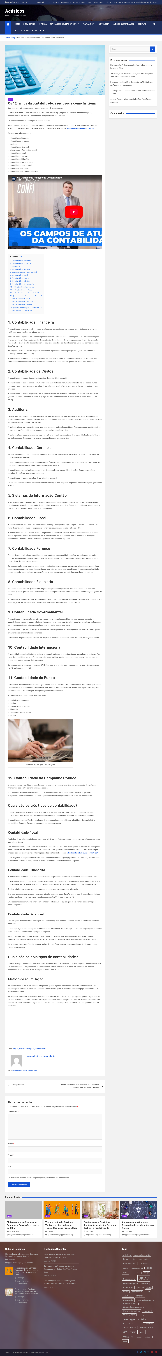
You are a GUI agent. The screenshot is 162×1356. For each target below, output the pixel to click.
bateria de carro (129, 1263)
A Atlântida (40, 2)
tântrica (139, 1337)
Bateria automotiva (140, 1259)
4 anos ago (14, 108)
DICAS (144, 1278)
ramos (30, 1070)
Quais (25, 1070)
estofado (125, 1291)
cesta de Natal (136, 1273)
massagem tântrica (135, 1319)
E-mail (11, 1155)
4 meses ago (14, 1231)
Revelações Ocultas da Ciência (146, 2)
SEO (125, 1332)
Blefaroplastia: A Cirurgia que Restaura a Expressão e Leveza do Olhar (23, 1225)
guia (148, 1291)
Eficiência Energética (130, 1283)
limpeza (139, 1296)
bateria (126, 1259)
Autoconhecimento (142, 1255)
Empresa (75, 2)
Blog (48, 2)
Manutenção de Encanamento (133, 1307)
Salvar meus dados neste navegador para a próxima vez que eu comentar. (40, 1178)
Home (83, 2)
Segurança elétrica (129, 1327)
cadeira (125, 1268)
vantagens (148, 1337)
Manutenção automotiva (145, 1300)
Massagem (142, 1315)
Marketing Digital (129, 1315)
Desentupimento (129, 1279)
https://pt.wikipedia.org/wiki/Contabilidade (29, 1049)
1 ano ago (51, 1231)
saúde (139, 1324)
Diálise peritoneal (17, 1085)
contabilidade (17, 1070)
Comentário (13, 1112)
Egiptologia (65, 2)
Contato (56, 2)
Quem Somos (128, 2)
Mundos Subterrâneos (95, 2)
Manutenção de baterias (130, 1304)
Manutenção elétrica (131, 1311)
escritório (140, 1287)
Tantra (133, 1332)
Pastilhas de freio (128, 1324)
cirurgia (146, 1273)
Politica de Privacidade (113, 2)
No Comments (57, 108)
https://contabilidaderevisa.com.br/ (80, 128)
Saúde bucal (149, 1324)
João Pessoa (128, 1296)
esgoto (149, 1287)
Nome (11, 1144)
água (125, 1341)
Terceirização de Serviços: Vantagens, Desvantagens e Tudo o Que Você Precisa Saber (61, 1225)
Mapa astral (148, 1311)
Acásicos (15, 11)
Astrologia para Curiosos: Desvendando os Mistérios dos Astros (138, 1225)
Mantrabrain (43, 1352)
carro (149, 1267)
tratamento (128, 1337)
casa (125, 1272)
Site (9, 1166)
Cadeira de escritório (137, 1268)
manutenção (128, 1300)
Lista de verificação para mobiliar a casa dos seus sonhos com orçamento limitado (79, 1086)
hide (21, 257)
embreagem (144, 1283)
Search (152, 49)
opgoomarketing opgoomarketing (35, 108)
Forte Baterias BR (137, 1291)
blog (10, 99)
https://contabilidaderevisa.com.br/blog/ (82, 853)
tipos (35, 1070)
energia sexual (128, 1287)
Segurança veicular (146, 1327)
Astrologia (127, 1255)
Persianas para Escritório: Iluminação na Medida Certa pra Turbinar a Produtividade (100, 1225)
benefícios (144, 1263)
